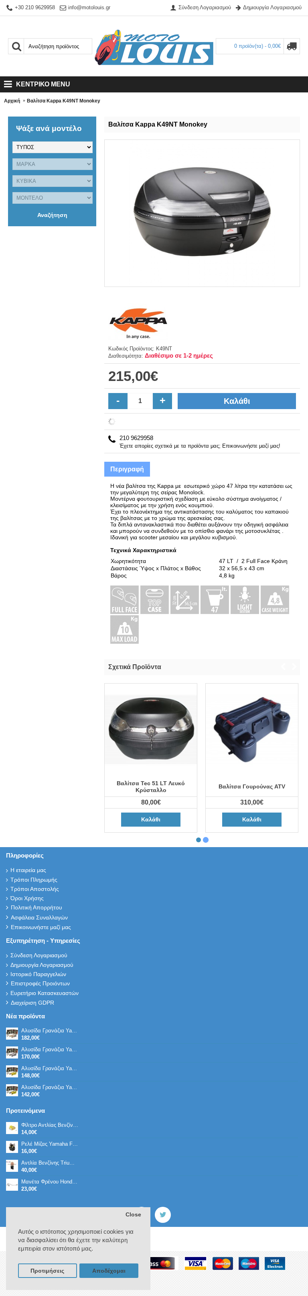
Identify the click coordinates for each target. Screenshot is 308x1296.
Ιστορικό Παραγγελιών (38, 974)
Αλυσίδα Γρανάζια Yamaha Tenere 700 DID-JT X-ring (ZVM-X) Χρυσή (49, 1031)
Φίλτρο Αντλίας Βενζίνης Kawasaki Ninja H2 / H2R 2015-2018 (49, 1125)
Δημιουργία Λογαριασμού (41, 965)
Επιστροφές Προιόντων (40, 983)
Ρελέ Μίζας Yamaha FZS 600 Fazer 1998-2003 (49, 1144)
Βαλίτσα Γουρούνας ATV (252, 786)
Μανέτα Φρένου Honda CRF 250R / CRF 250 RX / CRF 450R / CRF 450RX (49, 1182)
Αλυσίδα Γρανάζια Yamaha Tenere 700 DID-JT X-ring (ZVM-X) (49, 1049)
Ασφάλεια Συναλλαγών (39, 917)
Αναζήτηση (52, 215)
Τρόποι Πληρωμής (33, 879)
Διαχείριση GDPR (32, 1002)
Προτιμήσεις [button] (47, 1271)
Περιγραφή (127, 469)
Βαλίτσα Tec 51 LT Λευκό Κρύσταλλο (151, 786)
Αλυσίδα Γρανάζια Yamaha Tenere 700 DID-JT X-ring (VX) (49, 1087)
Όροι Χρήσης (27, 898)
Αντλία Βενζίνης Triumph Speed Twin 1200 (49, 1163)
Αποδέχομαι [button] (109, 1271)
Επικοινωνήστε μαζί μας (41, 927)
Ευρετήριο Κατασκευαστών (44, 993)
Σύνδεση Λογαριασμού (38, 955)
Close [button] (133, 1215)
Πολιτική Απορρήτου (36, 907)
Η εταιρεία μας (28, 870)
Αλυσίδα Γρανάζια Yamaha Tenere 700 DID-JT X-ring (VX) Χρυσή (49, 1068)
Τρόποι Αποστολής (34, 889)
